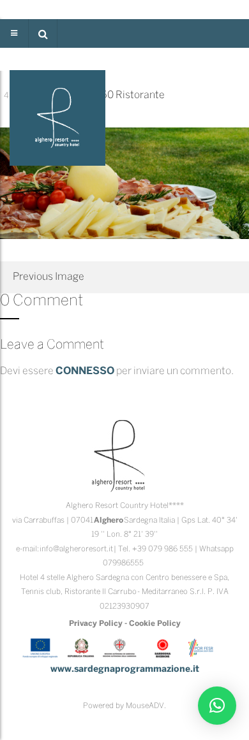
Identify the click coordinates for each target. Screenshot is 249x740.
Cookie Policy (155, 623)
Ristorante (140, 95)
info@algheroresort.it (76, 549)
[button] (43, 33)
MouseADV (145, 705)
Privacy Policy (96, 623)
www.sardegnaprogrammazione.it (124, 669)
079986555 (123, 563)
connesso (85, 371)
